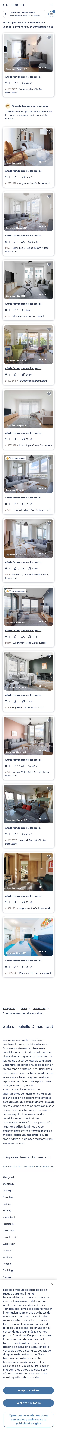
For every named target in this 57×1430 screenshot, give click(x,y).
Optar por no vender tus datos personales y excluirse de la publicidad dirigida (28, 1419)
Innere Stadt (9, 1217)
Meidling (7, 1257)
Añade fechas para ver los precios (23, 76)
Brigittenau (8, 1184)
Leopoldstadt (10, 1237)
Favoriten (7, 1197)
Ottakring (8, 1270)
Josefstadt (8, 1223)
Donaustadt (39, 1008)
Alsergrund (8, 1177)
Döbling (7, 1190)
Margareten (9, 1243)
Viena (24, 1008)
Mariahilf (7, 1250)
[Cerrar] (52, 1284)
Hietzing (7, 1210)
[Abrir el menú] (51, 5)
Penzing (7, 1277)
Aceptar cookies (28, 1390)
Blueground (9, 1008)
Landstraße (8, 1230)
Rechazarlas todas (28, 1403)
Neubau (7, 1263)
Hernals (7, 1203)
